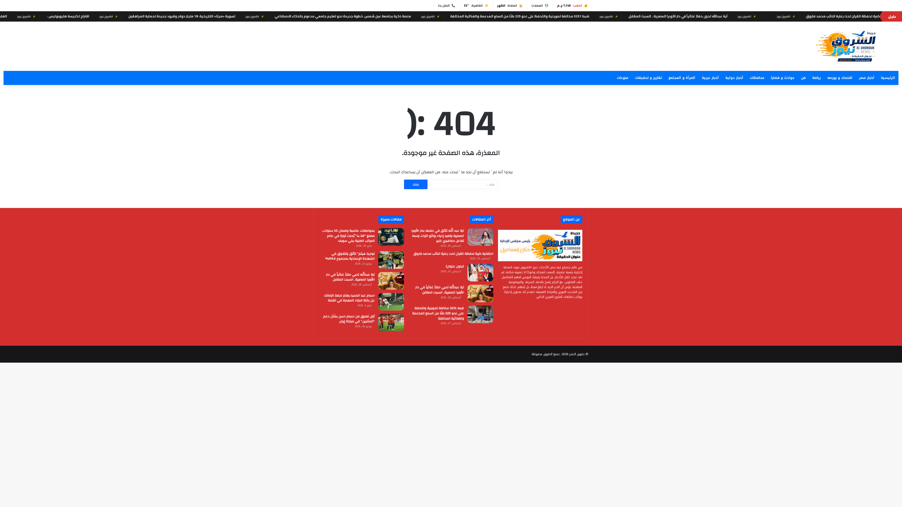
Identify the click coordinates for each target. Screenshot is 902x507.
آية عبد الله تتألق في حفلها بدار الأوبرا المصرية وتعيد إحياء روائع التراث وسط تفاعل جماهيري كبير (437, 236)
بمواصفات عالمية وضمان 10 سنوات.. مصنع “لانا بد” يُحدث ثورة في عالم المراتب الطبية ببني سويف (348, 236)
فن (803, 78)
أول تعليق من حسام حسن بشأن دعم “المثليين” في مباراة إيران (349, 319)
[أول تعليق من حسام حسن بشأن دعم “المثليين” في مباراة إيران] (391, 322)
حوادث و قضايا (782, 78)
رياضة (816, 78)
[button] (594, 45)
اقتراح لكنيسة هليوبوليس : (98, 16)
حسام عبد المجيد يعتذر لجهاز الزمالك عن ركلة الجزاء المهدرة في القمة (349, 298)
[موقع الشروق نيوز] (851, 46)
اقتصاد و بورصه (839, 78)
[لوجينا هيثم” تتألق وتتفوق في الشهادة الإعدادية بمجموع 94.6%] (391, 260)
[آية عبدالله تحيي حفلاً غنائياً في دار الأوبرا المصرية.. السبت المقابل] (480, 293)
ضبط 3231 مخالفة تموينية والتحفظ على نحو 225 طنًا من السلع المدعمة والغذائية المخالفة (550, 16)
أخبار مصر (866, 78)
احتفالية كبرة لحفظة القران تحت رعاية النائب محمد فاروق (453, 254)
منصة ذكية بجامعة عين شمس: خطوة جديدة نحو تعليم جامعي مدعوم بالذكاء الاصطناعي (374, 16)
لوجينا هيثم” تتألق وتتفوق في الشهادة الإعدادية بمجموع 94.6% (350, 256)
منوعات (622, 78)
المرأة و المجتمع (682, 78)
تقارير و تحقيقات (648, 78)
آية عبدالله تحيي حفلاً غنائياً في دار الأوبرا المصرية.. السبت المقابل (709, 16)
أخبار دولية (734, 78)
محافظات (757, 78)
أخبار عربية (710, 78)
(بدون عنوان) (455, 266)
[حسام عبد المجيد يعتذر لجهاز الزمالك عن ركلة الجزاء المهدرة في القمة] (391, 302)
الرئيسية (888, 78)
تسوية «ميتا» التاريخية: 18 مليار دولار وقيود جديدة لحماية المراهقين (212, 16)
